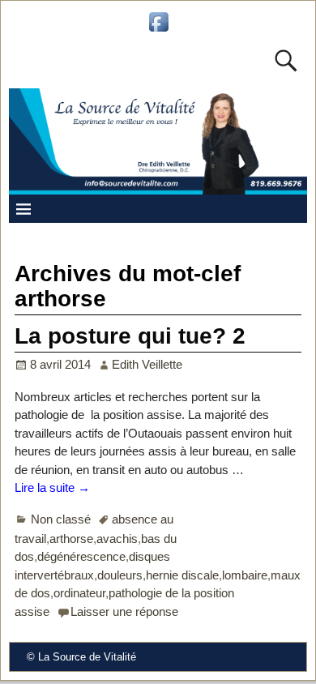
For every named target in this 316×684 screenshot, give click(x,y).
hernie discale (182, 575)
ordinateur (79, 593)
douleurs (120, 575)
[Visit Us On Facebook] (158, 30)
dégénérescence (81, 556)
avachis (117, 538)
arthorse (71, 538)
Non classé (61, 519)
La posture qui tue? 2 (130, 335)
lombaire (244, 575)
